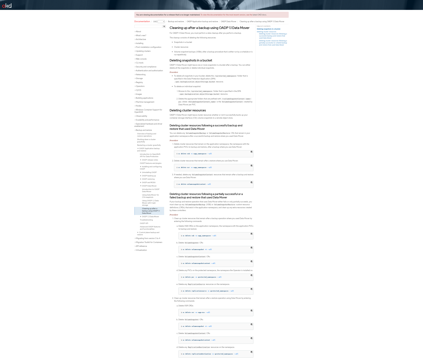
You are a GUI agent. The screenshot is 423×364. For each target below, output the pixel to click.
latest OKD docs (259, 15)
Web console (141, 59)
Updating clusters (143, 51)
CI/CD (138, 90)
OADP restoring (148, 179)
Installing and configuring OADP (151, 167)
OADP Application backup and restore (202, 21)
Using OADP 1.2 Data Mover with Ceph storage (150, 202)
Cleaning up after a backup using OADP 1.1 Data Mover (151, 210)
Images (139, 94)
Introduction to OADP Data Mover (150, 190)
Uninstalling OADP (149, 172)
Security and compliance (146, 66)
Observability (141, 116)
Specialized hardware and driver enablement (148, 125)
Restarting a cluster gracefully (149, 145)
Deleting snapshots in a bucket (268, 29)
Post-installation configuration (148, 47)
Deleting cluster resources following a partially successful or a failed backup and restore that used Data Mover (273, 43)
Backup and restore (176, 21)
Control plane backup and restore (148, 233)
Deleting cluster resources (266, 32)
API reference (141, 246)
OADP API (144, 223)
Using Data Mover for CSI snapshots (150, 196)
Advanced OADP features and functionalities (150, 228)
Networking (141, 74)
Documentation (142, 21)
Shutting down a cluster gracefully (146, 140)
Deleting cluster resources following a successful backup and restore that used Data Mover (273, 36)
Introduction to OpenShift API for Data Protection (150, 155)
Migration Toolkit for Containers (149, 242)
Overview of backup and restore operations (146, 135)
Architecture (141, 39)
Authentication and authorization (149, 70)
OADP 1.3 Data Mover (150, 216)
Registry (139, 82)
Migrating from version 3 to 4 (148, 238)
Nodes (138, 106)
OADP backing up (148, 176)
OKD (155, 21)
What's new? (141, 35)
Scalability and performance (147, 120)
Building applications (144, 98)
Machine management (145, 102)
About (138, 31)
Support (139, 55)
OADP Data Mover (228, 21)
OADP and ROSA (148, 182)
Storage (139, 78)
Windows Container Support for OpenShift (148, 111)
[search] (164, 26)
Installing (139, 43)
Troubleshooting (146, 220)
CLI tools (139, 63)
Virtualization (141, 250)
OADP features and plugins (150, 163)
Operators (140, 86)
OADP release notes (149, 160)
